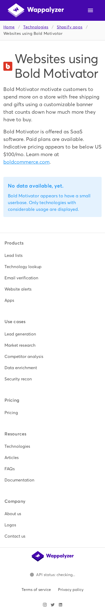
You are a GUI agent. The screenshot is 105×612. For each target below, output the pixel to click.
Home (9, 27)
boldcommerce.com (26, 162)
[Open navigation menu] (90, 10)
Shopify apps (69, 27)
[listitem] (52, 255)
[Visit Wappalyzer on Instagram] (45, 605)
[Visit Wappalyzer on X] (53, 605)
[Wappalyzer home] (36, 10)
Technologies (35, 27)
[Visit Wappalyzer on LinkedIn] (60, 605)
